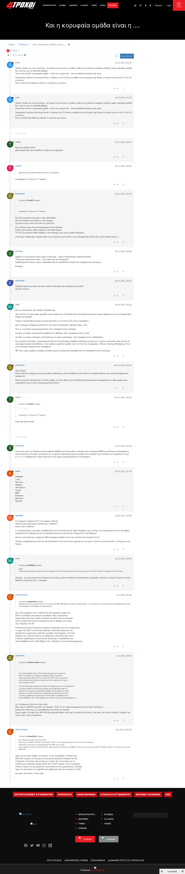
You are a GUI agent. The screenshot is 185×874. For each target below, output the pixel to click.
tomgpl (18, 166)
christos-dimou (21, 595)
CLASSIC (109, 819)
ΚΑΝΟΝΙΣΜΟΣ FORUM (76, 860)
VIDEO (107, 824)
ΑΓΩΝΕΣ (108, 814)
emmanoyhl (19, 281)
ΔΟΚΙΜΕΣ (83, 819)
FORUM (82, 828)
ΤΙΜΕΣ (81, 824)
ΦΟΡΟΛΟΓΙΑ (65, 794)
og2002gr (19, 515)
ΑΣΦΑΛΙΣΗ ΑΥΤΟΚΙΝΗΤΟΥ (116, 794)
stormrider (19, 446)
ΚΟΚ (168, 794)
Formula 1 (14, 50)
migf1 (17, 304)
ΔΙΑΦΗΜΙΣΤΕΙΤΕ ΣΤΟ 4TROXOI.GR (126, 860)
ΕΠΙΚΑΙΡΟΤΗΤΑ (86, 814)
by (87, 870)
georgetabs (20, 194)
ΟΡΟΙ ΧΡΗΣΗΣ (54, 860)
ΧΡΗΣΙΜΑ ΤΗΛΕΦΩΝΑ (148, 794)
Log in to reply (127, 56)
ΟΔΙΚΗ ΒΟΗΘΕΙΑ (86, 794)
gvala (17, 62)
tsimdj (17, 142)
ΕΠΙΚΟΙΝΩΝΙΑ (98, 860)
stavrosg (18, 251)
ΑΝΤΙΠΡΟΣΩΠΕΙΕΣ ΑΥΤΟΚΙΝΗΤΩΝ (33, 794)
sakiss (17, 471)
